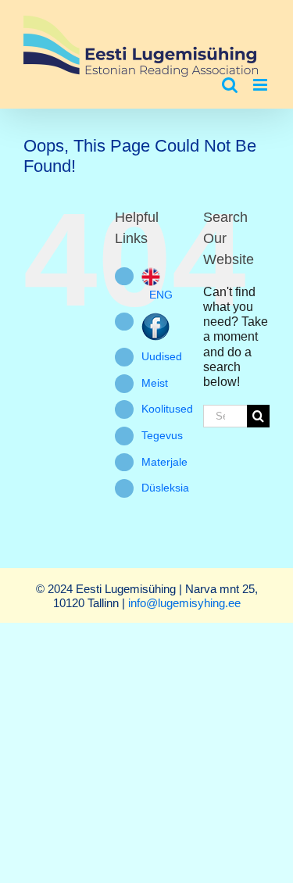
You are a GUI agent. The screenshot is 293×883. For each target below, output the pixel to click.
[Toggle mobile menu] (261, 85)
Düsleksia (165, 487)
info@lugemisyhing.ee (184, 603)
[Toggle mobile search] (230, 85)
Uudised (161, 356)
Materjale (164, 462)
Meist (154, 383)
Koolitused (167, 408)
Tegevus (162, 435)
